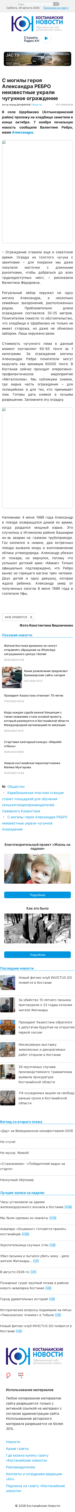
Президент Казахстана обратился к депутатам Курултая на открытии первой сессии (47, 1027)
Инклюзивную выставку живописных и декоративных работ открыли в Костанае (42, 1049)
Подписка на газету (56, 7)
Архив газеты (17, 1449)
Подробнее (37, 895)
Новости (13, 1442)
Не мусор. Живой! (14, 1153)
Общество (37, 104)
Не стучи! (7, 1142)
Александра (22, 132)
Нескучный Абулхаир (17, 1180)
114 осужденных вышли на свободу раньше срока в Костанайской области (47, 1098)
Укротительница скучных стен (24, 1245)
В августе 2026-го (14, 1272)
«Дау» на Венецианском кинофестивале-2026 (36, 1131)
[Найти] (56, 4)
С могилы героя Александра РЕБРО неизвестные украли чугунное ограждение (35, 823)
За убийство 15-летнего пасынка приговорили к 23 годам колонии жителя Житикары (45, 1005)
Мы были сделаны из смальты (24, 1218)
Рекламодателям (20, 1467)
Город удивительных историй (24, 1299)
